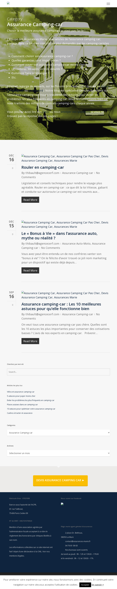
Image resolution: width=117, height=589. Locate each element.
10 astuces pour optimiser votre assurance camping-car (31, 409)
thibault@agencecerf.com (42, 173)
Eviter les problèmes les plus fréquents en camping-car (30, 400)
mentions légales (16, 555)
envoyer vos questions (75, 112)
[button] (108, 3)
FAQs (45, 112)
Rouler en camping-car (42, 167)
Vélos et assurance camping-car (20, 391)
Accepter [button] (85, 584)
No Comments (50, 248)
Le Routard (36, 90)
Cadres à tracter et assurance (19, 413)
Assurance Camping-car (77, 173)
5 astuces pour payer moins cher (21, 396)
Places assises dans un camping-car (22, 404)
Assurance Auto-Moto (76, 243)
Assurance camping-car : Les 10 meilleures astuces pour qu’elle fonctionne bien (61, 306)
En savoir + (98, 584)
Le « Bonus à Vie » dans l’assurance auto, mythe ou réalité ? (59, 236)
